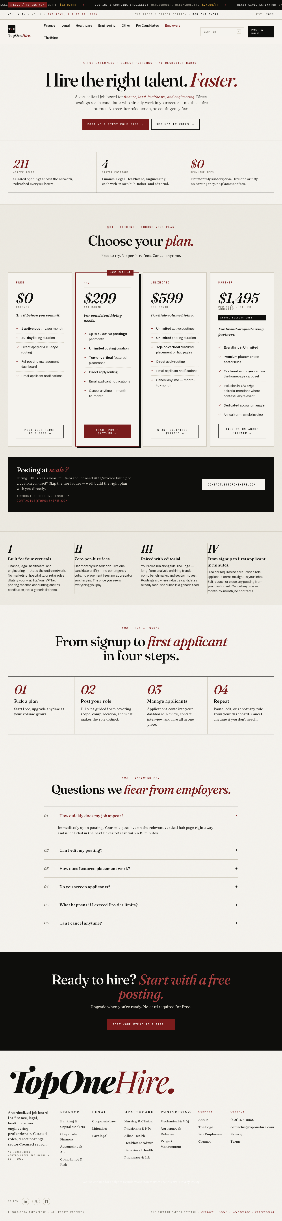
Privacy (236, 1134)
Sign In (221, 31)
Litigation (99, 1128)
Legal (65, 25)
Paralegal (99, 1136)
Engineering (106, 25)
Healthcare (84, 25)
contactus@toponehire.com (42, 501)
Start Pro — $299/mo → (107, 431)
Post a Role (257, 31)
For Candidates (147, 25)
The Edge (51, 37)
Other (126, 25)
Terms (235, 1141)
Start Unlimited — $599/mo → (174, 431)
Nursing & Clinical (138, 1121)
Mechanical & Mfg (175, 1121)
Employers (172, 25)
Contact (204, 1141)
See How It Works (175, 124)
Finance (49, 25)
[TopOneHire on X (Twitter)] (36, 1201)
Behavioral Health (138, 1150)
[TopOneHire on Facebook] (46, 1201)
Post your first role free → (39, 431)
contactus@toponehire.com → (234, 484)
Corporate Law (104, 1121)
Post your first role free (115, 124)
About (203, 1120)
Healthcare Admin (138, 1143)
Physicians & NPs (137, 1128)
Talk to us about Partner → (242, 430)
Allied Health (134, 1136)
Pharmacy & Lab (137, 1157)
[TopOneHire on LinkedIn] (25, 1201)
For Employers (210, 1134)
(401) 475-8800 (242, 1120)
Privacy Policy (189, 1182)
